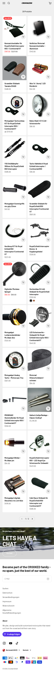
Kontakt (10, 553)
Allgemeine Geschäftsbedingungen (12, 611)
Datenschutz (7, 593)
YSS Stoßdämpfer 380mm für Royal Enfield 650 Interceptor (14, 166)
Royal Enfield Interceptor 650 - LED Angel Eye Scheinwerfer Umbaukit (39, 460)
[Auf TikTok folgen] (17, 643)
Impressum (7, 601)
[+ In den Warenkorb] (23, 36)
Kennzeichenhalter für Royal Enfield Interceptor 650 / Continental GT (14, 46)
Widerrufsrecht (8, 606)
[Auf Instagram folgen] (4, 643)
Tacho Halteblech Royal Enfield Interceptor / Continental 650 (39, 166)
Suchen (5, 588)
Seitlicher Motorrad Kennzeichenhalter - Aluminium (37, 46)
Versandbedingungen (11, 597)
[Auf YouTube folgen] (10, 643)
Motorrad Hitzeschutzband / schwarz (37, 378)
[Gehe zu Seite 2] (32, 518)
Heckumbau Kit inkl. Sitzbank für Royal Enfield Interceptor (39, 291)
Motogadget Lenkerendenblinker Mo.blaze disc (12, 335)
